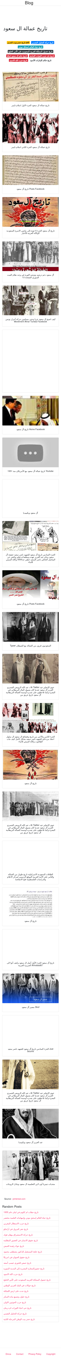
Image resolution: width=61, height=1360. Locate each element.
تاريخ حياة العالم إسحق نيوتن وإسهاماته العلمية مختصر (27, 1217)
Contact (19, 1353)
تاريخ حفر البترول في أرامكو (16, 1229)
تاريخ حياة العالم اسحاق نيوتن (30, 46)
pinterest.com (19, 1198)
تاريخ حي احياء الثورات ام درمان (17, 1307)
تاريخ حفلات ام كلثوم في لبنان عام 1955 (21, 1212)
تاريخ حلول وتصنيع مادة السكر (16, 1296)
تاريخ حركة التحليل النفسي (42, 42)
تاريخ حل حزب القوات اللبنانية (42, 55)
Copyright (50, 1353)
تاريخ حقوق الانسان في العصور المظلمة (21, 1240)
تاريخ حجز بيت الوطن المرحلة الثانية (19, 1319)
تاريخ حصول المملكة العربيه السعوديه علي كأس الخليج (30, 51)
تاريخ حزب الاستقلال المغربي (16, 1223)
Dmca (8, 1353)
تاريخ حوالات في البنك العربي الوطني (20, 1285)
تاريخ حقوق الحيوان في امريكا (16, 1257)
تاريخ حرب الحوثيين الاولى (15, 1302)
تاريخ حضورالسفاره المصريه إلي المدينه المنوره (24, 1268)
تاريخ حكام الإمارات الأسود (40, 60)
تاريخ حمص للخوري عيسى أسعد (17, 1262)
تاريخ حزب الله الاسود (18, 60)
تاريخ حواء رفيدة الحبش (14, 1245)
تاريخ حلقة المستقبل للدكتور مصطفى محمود (23, 1251)
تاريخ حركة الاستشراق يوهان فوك (18, 1234)
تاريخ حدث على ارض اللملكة (16, 1290)
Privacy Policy (34, 1353)
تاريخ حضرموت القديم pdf (18, 42)
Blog (29, 2)
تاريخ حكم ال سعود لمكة (17, 55)
